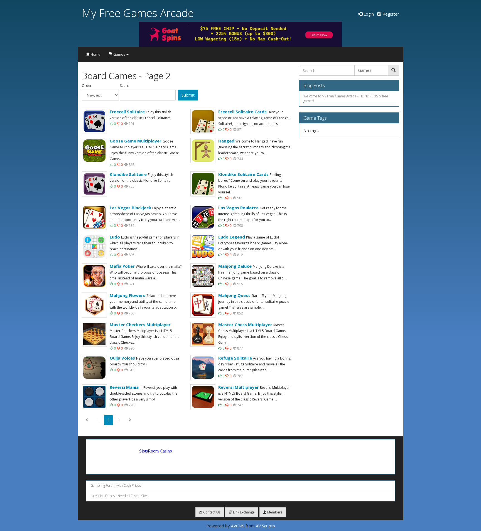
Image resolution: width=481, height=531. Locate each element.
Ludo (115, 237)
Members (274, 512)
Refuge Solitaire (235, 358)
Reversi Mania (124, 387)
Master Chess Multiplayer (245, 324)
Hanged (226, 141)
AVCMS (237, 525)
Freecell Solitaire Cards (242, 111)
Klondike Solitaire (128, 174)
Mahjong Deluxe (235, 266)
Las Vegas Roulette (238, 207)
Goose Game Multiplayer (135, 141)
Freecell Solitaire (127, 111)
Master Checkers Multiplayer (140, 324)
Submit (188, 95)
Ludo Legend (231, 237)
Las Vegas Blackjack (130, 207)
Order (87, 85)
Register (390, 14)
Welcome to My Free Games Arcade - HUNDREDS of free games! (345, 98)
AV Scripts (265, 525)
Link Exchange (243, 512)
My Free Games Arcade (138, 12)
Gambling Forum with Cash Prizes (115, 485)
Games (119, 54)
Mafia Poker (122, 266)
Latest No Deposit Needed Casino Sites (119, 495)
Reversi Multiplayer (238, 387)
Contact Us (211, 512)
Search (125, 85)
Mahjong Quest (234, 295)
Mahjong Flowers (127, 295)
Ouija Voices (122, 358)
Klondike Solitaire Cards (243, 174)
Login (368, 14)
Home (95, 54)
